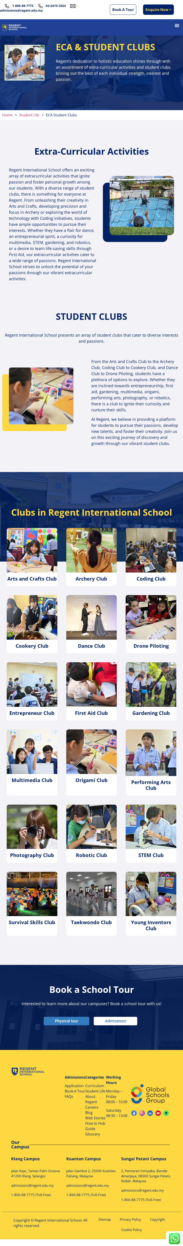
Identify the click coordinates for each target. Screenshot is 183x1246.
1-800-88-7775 (23, 1195)
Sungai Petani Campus (143, 1158)
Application (74, 1085)
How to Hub (95, 1123)
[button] (177, 25)
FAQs (69, 1096)
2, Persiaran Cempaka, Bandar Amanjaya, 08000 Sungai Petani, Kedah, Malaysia (146, 1176)
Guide (90, 1128)
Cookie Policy (131, 1229)
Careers (91, 1107)
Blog (89, 1112)
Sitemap (104, 1219)
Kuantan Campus (83, 1158)
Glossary (92, 1134)
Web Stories (95, 1118)
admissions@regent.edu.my (21, 10)
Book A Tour (123, 9)
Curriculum (94, 1085)
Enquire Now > (158, 9)
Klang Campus (25, 1158)
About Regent (91, 1099)
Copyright (157, 1219)
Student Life (95, 1091)
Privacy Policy (130, 1219)
